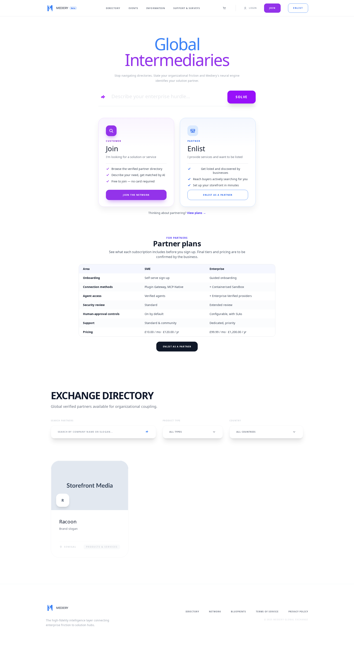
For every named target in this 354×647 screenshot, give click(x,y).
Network (215, 611)
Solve (241, 97)
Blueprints (238, 611)
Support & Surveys (186, 8)
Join (272, 8)
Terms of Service (267, 611)
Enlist (298, 8)
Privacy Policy (298, 611)
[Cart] (224, 8)
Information (155, 8)
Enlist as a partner (177, 346)
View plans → (196, 213)
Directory (113, 8)
